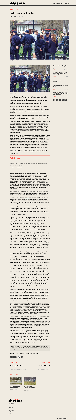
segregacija (29, 353)
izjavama (27, 197)
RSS (9, 414)
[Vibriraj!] (19, 357)
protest (22, 353)
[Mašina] (12, 3)
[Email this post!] (16, 357)
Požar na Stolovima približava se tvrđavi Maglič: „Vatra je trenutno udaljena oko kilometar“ (60, 86)
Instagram (11, 410)
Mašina (11, 389)
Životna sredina (14, 9)
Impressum (11, 403)
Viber (10, 413)
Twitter (10, 408)
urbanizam (35, 353)
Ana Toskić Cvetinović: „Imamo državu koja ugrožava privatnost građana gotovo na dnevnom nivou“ (60, 67)
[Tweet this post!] (13, 357)
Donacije (66, 3)
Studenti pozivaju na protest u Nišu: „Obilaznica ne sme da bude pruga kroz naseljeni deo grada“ (60, 93)
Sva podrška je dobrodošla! (16, 167)
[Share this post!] (11, 357)
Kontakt (10, 404)
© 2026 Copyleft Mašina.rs (61, 418)
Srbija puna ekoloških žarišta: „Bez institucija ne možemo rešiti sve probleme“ (59, 80)
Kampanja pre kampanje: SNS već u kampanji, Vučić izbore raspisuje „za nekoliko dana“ (60, 73)
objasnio (40, 265)
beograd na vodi (14, 353)
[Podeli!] (22, 357)
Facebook (11, 407)
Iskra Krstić (13, 16)
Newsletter (59, 3)
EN (54, 3)
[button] (73, 3)
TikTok (10, 411)
